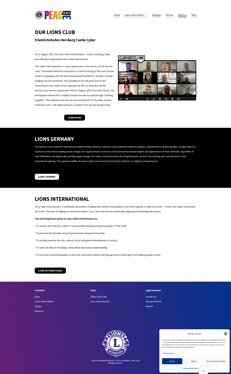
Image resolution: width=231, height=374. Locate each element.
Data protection (153, 301)
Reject (194, 361)
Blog (194, 14)
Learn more (74, 117)
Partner (169, 14)
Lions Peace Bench (134, 14)
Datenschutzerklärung (191, 368)
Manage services (169, 353)
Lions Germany (46, 176)
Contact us (151, 296)
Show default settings (216, 361)
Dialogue (156, 14)
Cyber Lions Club (98, 296)
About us (182, 14)
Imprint (149, 306)
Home (117, 14)
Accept (172, 361)
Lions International (50, 270)
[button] (225, 333)
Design (38, 306)
